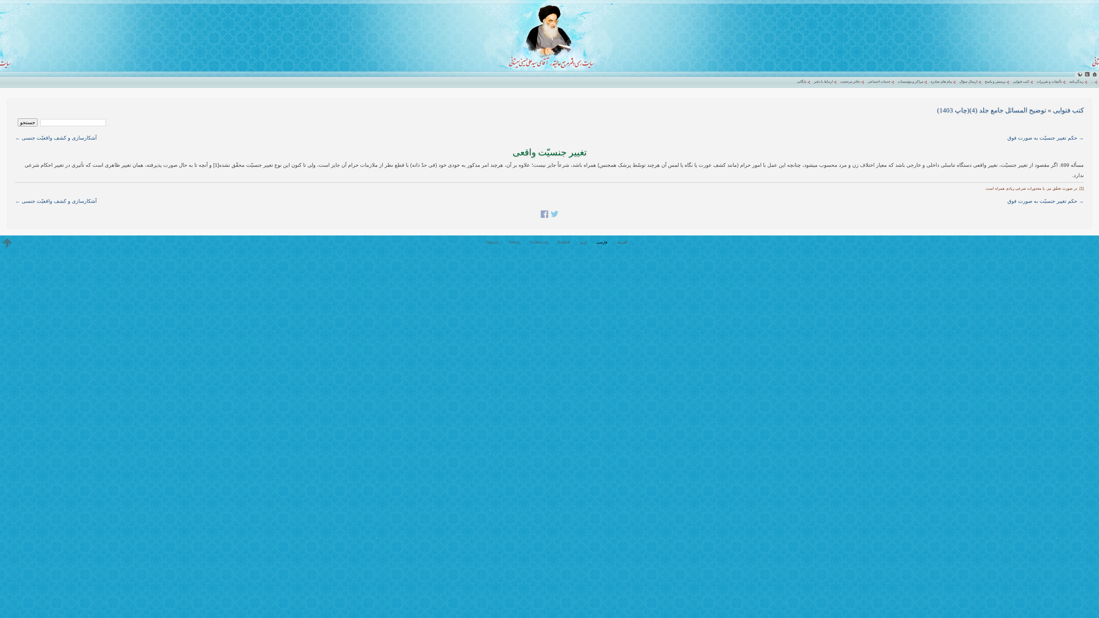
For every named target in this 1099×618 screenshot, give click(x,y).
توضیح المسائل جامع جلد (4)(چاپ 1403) (991, 110)
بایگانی (802, 82)
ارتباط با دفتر (823, 82)
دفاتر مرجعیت (850, 82)
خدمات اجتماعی (879, 82)
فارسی (601, 242)
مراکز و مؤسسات (910, 82)
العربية (622, 242)
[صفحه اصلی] (1094, 74)
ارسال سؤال (968, 82)
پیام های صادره (941, 82)
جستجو (27, 122)
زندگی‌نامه (1076, 82)
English (564, 242)
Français (492, 242)
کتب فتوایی (1021, 82)
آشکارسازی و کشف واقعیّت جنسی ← (56, 138)
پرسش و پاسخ (995, 82)
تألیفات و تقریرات (1049, 82)
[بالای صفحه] (7, 242)
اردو (583, 242)
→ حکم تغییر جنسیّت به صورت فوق (1045, 138)
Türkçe (514, 242)
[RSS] (1087, 74)
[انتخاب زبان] (1080, 74)
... (1092, 82)
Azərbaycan (539, 242)
